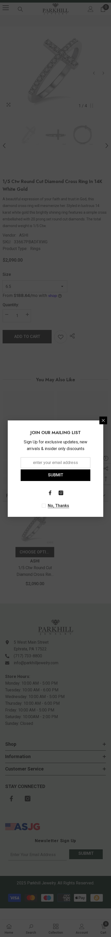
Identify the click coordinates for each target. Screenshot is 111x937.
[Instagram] (61, 492)
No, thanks (58, 505)
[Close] (103, 420)
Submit (55, 474)
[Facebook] (50, 492)
